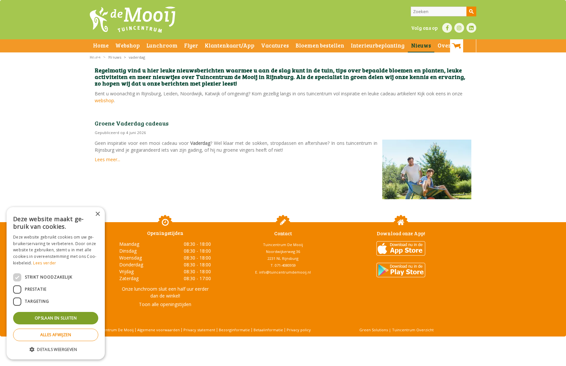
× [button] (97, 214)
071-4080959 (285, 265)
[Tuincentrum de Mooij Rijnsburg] (132, 20)
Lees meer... (107, 159)
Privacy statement (199, 329)
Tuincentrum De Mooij (283, 244)
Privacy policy (299, 329)
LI (471, 28)
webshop (104, 100)
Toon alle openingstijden (165, 304)
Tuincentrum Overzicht (413, 329)
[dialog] (56, 283)
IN (459, 28)
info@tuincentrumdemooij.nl (285, 272)
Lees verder (44, 263)
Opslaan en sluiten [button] (56, 318)
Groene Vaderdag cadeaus (132, 123)
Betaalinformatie (268, 329)
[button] (55, 349)
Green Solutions (373, 329)
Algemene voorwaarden (158, 329)
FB (447, 28)
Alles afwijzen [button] (55, 334)
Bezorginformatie (234, 329)
